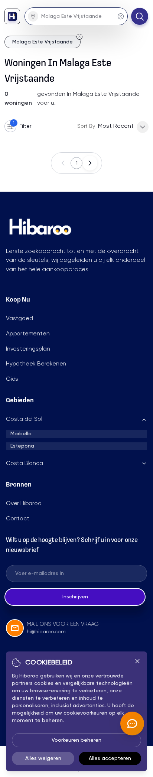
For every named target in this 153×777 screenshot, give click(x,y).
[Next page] (89, 163)
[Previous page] (63, 163)
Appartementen (27, 334)
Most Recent (116, 126)
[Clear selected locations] (120, 16)
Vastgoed (19, 319)
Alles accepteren (110, 758)
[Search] (140, 16)
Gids (12, 379)
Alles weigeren (43, 758)
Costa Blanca (24, 463)
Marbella (21, 433)
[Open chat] (132, 723)
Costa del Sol (24, 419)
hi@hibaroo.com (46, 631)
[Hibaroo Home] (12, 16)
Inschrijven (75, 596)
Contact (17, 519)
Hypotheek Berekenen (36, 364)
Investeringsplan (28, 349)
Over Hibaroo (24, 504)
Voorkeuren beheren (76, 740)
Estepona (22, 446)
